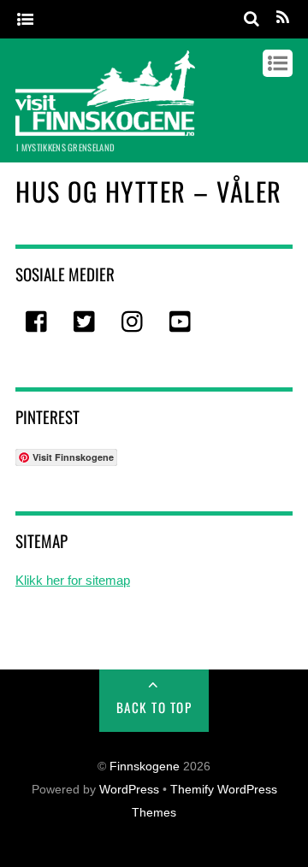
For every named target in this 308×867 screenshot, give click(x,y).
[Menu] (25, 20)
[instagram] (133, 323)
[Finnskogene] (105, 127)
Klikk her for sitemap (72, 580)
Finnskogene (145, 766)
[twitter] (85, 323)
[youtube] (181, 323)
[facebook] (37, 323)
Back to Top (154, 707)
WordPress (129, 789)
